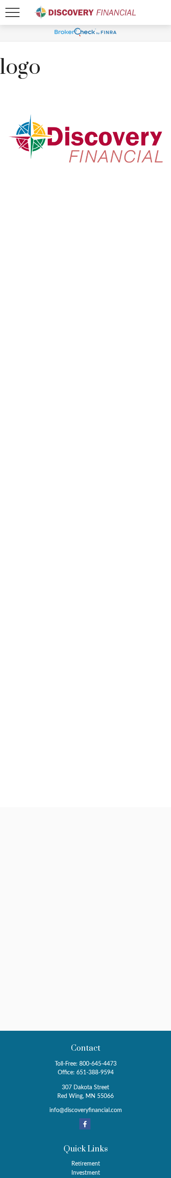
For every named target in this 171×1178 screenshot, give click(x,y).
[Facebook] (84, 1123)
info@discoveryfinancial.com (85, 1110)
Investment (85, 1173)
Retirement (85, 1164)
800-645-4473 (98, 1064)
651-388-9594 (95, 1073)
